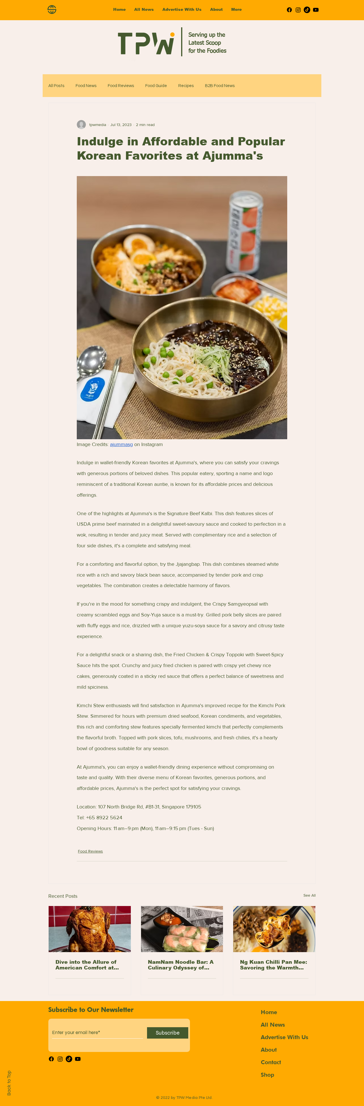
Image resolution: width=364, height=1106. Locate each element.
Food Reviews (121, 86)
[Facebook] (289, 10)
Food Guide (156, 86)
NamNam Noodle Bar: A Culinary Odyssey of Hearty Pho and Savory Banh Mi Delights (181, 965)
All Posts (56, 86)
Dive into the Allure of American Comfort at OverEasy (86, 965)
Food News (86, 86)
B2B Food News (220, 86)
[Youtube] (316, 10)
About (269, 1049)
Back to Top (9, 1083)
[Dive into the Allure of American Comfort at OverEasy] (90, 929)
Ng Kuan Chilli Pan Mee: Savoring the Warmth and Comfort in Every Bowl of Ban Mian (273, 965)
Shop (267, 1074)
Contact (271, 1062)
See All (309, 895)
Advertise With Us (284, 1037)
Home (269, 1012)
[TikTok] (307, 10)
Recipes (186, 86)
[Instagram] (298, 10)
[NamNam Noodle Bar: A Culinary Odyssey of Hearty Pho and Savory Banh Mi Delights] (182, 929)
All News (273, 1024)
